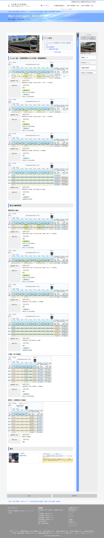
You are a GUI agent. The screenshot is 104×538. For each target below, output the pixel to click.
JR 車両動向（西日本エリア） (45, 515)
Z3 (9, 110)
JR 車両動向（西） (50, 531)
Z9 (9, 180)
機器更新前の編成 (53, 49)
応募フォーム (59, 460)
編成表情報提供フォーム (62, 456)
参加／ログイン (77, 1)
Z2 (9, 76)
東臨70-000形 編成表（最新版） (53, 11)
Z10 (9, 183)
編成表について (50, 454)
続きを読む (58, 52)
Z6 (9, 144)
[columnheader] (9, 71)
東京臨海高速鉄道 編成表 (36, 11)
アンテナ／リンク (73, 523)
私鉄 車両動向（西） (76, 531)
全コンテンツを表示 (67, 9)
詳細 (10, 512)
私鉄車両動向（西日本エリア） (46, 519)
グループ (70, 515)
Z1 (9, 73)
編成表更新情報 (44, 533)
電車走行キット (72, 522)
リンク (79, 533)
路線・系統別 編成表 (43, 523)
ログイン (89, 1)
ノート (70, 517)
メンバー (70, 513)
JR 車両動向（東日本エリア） (45, 513)
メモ (94, 1)
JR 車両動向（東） (37, 531)
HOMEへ (75, 496)
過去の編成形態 (50, 47)
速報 (28, 533)
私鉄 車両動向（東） (62, 531)
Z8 (9, 177)
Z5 (9, 380)
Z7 (9, 174)
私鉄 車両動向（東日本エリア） (21, 11)
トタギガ (21, 453)
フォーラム (71, 511)
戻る (29, 496)
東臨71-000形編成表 (87, 72)
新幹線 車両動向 (42, 521)
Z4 (9, 377)
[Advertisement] (52, 26)
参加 (83, 1)
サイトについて (72, 525)
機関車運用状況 (72, 510)
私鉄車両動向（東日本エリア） (46, 517)
